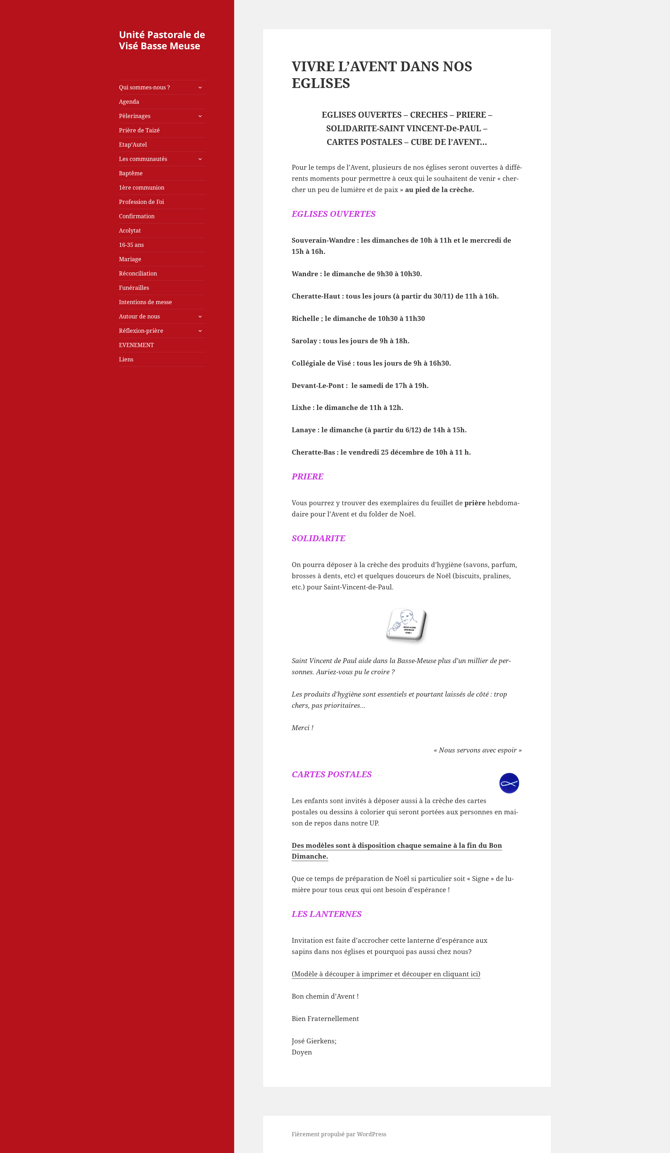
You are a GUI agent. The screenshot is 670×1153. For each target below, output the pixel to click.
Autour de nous (139, 316)
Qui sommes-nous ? (144, 87)
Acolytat (130, 230)
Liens (126, 359)
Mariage (130, 259)
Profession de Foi (141, 202)
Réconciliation (138, 273)
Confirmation (137, 216)
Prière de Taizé (139, 130)
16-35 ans (131, 245)
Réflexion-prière (141, 331)
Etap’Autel (133, 144)
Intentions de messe (145, 302)
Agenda (129, 101)
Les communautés (143, 159)
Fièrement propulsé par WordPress (339, 1134)
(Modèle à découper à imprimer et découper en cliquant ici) (386, 973)
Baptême (131, 173)
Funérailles (134, 288)
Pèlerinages (134, 116)
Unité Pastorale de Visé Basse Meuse (162, 40)
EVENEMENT (136, 345)
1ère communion (141, 187)
